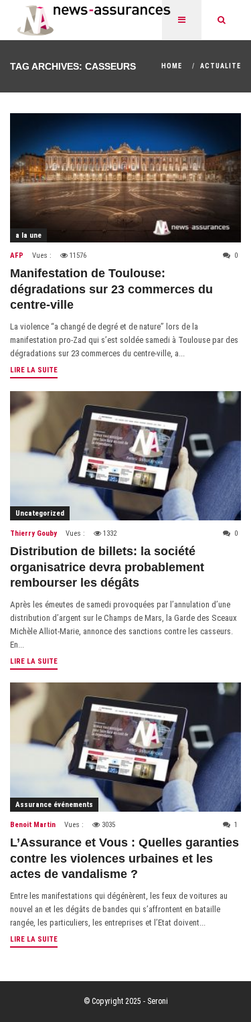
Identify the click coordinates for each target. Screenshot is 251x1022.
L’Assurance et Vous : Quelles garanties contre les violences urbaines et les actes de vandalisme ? (124, 858)
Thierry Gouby (33, 533)
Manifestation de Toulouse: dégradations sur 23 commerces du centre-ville (111, 289)
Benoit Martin (33, 824)
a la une (28, 235)
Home (171, 66)
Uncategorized (39, 513)
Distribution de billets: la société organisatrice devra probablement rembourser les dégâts (107, 566)
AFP (16, 255)
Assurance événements (54, 804)
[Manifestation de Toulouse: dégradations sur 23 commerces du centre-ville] (125, 177)
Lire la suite (34, 370)
